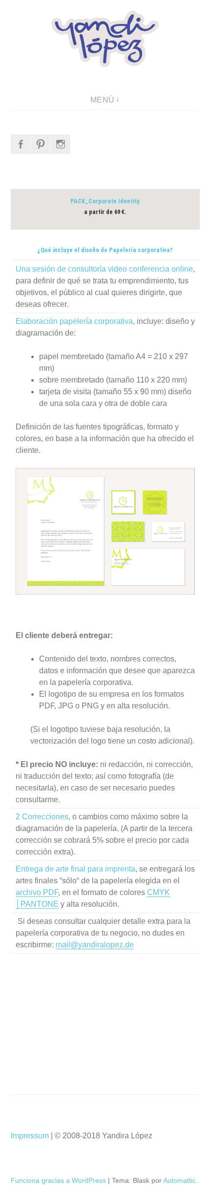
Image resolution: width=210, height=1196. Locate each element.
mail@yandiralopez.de (95, 944)
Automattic (179, 1180)
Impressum (30, 1136)
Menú (102, 100)
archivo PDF (37, 892)
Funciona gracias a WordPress (58, 1180)
